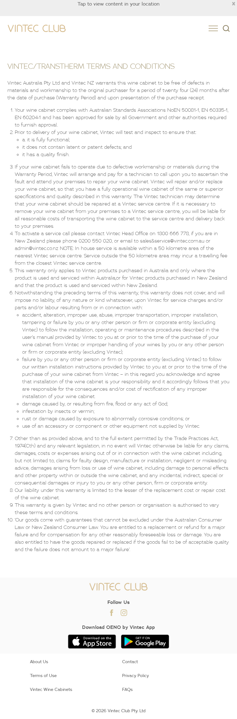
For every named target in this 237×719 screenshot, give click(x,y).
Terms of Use (43, 675)
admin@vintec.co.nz (36, 248)
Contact (130, 661)
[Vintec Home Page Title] (36, 28)
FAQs (127, 689)
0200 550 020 (95, 241)
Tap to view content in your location (118, 4)
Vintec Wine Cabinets (51, 689)
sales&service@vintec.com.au (172, 241)
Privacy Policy (135, 675)
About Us (39, 661)
